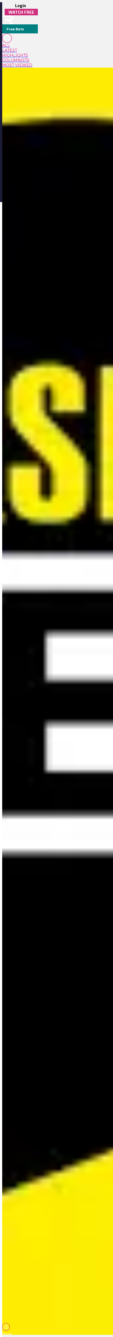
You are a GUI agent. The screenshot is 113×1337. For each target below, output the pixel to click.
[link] (20, 45)
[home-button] (7, 19)
